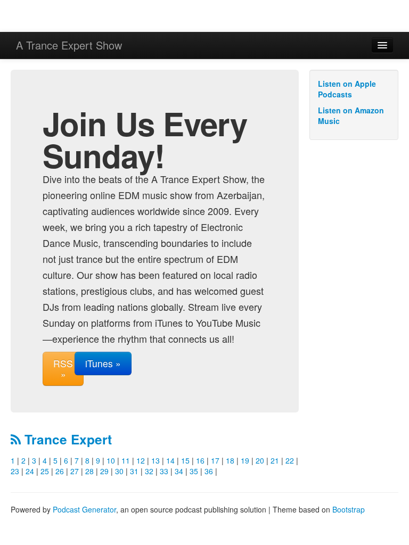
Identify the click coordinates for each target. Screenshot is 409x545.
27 (74, 471)
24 (30, 471)
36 (208, 471)
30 (119, 471)
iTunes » (103, 363)
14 (170, 460)
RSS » (63, 369)
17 (215, 460)
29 (104, 471)
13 (155, 460)
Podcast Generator (84, 509)
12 (140, 460)
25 (44, 471)
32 (149, 471)
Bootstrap (348, 509)
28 (89, 471)
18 (230, 460)
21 (275, 460)
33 (164, 471)
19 (245, 460)
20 (260, 460)
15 (185, 460)
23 (15, 471)
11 (125, 460)
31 (134, 471)
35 (194, 471)
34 (179, 471)
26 (59, 471)
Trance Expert (66, 439)
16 (200, 460)
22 (289, 460)
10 (111, 460)
